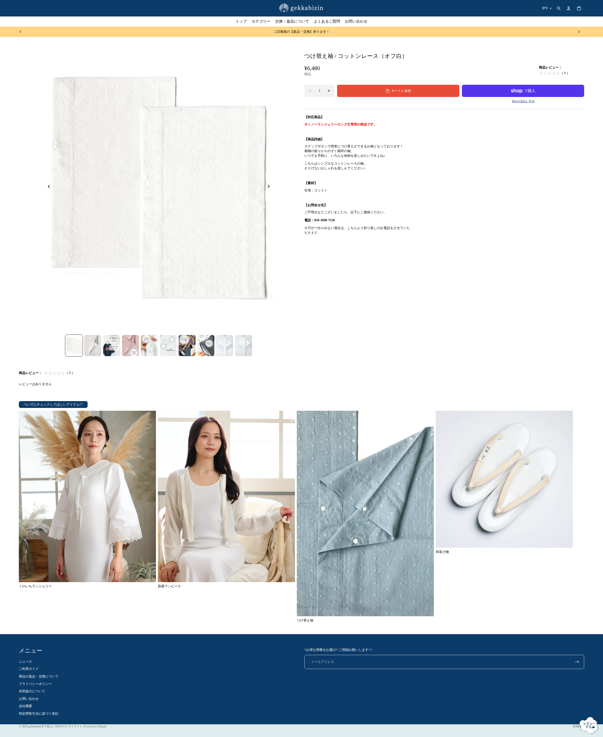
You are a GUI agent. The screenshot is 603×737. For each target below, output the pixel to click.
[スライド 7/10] (187, 345)
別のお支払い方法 (523, 101)
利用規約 (578, 726)
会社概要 (25, 706)
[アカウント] (568, 8)
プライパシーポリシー (35, 683)
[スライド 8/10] (205, 345)
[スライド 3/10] (111, 345)
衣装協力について (32, 691)
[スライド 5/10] (149, 345)
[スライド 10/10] (243, 345)
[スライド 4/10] (130, 345)
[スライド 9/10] (224, 345)
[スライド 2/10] (92, 345)
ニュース (25, 661)
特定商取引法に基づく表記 (38, 713)
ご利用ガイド (29, 669)
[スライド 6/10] (168, 345)
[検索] (559, 8)
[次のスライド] (579, 32)
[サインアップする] (577, 662)
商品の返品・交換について (38, 676)
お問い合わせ (29, 699)
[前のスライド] (20, 32)
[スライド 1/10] (73, 345)
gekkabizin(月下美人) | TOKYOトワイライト (55, 726)
